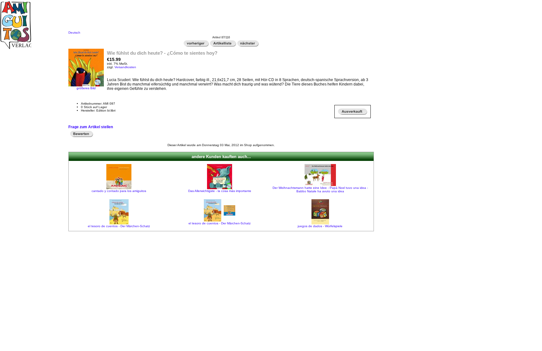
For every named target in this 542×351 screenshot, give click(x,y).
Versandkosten (125, 67)
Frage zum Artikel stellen (90, 127)
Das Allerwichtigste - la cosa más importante (219, 191)
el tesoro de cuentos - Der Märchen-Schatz (119, 226)
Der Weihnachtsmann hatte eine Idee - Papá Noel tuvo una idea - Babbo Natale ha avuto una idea (320, 189)
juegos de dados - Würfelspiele (320, 226)
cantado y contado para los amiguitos (119, 191)
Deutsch (74, 32)
